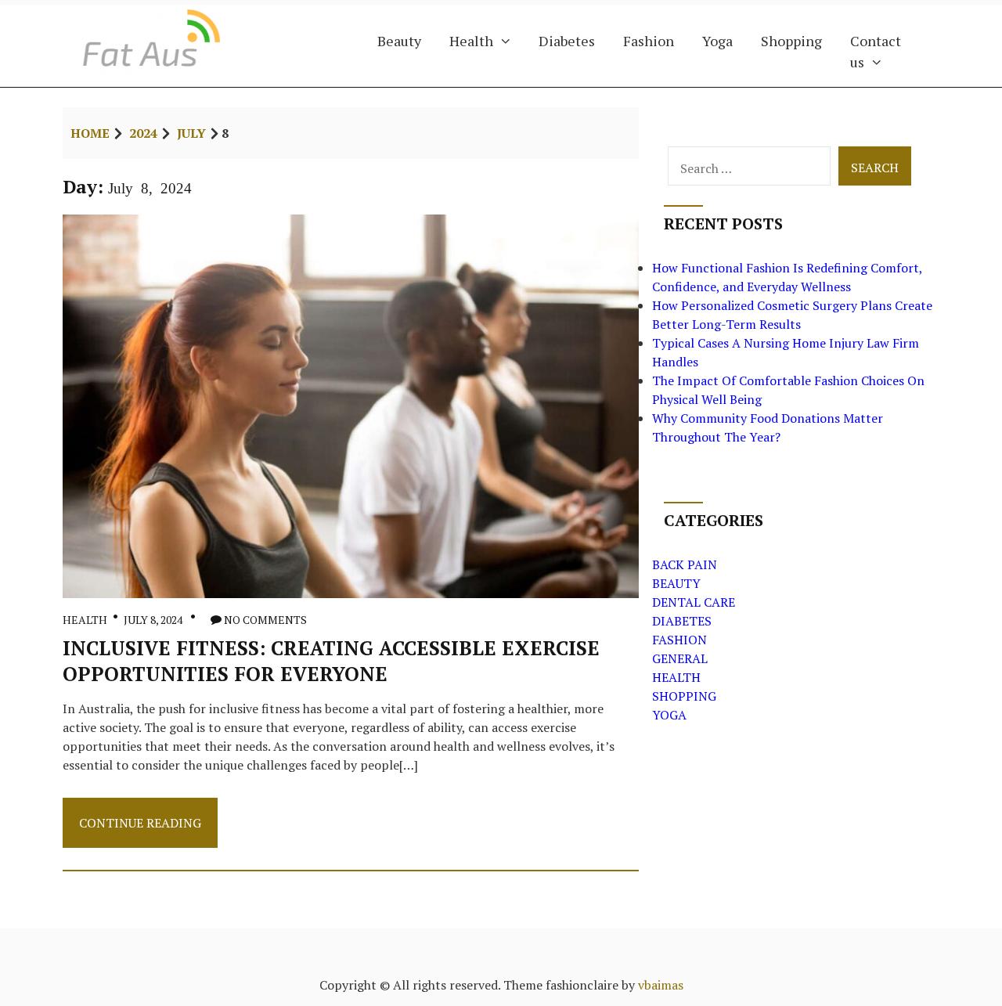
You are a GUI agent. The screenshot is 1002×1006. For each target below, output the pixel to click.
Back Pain (684, 564)
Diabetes (567, 40)
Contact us (875, 51)
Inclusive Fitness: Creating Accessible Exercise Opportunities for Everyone (331, 661)
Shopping (791, 40)
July (191, 133)
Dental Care (693, 602)
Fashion (648, 40)
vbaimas (660, 984)
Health (471, 40)
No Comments (265, 619)
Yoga (717, 40)
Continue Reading (139, 830)
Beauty (399, 40)
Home (90, 133)
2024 (143, 133)
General (680, 658)
